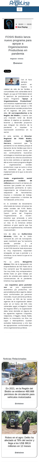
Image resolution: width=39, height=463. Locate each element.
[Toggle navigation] (19, 9)
